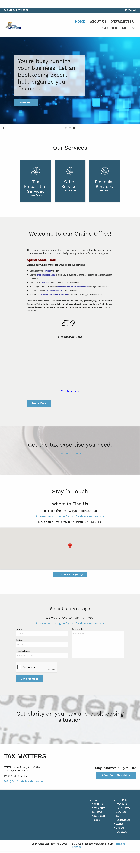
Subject (19, 640)
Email (132, 10)
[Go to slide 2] (70, 127)
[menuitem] (80, 21)
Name (19, 629)
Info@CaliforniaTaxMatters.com (83, 516)
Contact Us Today (70, 453)
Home (80, 21)
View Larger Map (70, 391)
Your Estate (123, 800)
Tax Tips (109, 28)
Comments (77, 629)
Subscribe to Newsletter (116, 775)
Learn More (39, 403)
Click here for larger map (70, 574)
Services (121, 811)
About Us (98, 21)
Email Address (23, 651)
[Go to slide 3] (74, 127)
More (127, 28)
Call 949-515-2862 (17, 10)
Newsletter (122, 21)
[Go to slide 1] (66, 127)
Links (119, 823)
